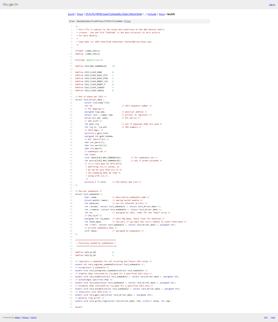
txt (266, 317)
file (127, 21)
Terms (33, 317)
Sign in (272, 4)
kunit (71, 14)
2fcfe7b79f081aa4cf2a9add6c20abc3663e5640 (113, 14)
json (272, 317)
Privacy (25, 317)
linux (80, 14)
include (151, 14)
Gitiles (17, 317)
